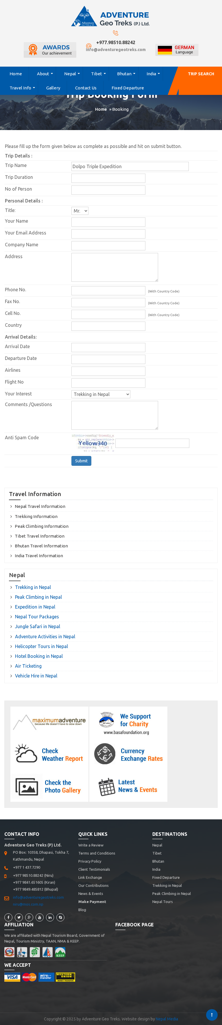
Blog (82, 910)
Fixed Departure (128, 87)
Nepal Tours (162, 902)
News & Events (90, 893)
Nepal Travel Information (40, 506)
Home (16, 73)
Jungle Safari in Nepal (37, 626)
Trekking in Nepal (33, 587)
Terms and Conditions (96, 853)
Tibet (96, 73)
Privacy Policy (89, 861)
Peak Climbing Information (42, 526)
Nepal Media (167, 1019)
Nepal (70, 73)
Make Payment (92, 902)
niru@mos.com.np (28, 904)
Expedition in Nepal (35, 606)
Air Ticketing (28, 666)
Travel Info (20, 87)
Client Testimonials (94, 869)
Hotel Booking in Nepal (39, 656)
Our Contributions (93, 885)
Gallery (53, 87)
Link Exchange (90, 877)
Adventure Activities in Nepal (45, 636)
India (151, 73)
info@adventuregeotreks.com (116, 49)
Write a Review (90, 845)
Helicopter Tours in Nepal (41, 646)
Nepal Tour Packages (37, 616)
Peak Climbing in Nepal (38, 597)
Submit (81, 461)
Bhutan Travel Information (41, 545)
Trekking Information (36, 516)
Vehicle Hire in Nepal (36, 675)
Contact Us (86, 87)
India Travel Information (39, 555)
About (43, 73)
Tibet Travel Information (39, 536)
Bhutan (124, 73)
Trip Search (201, 74)
